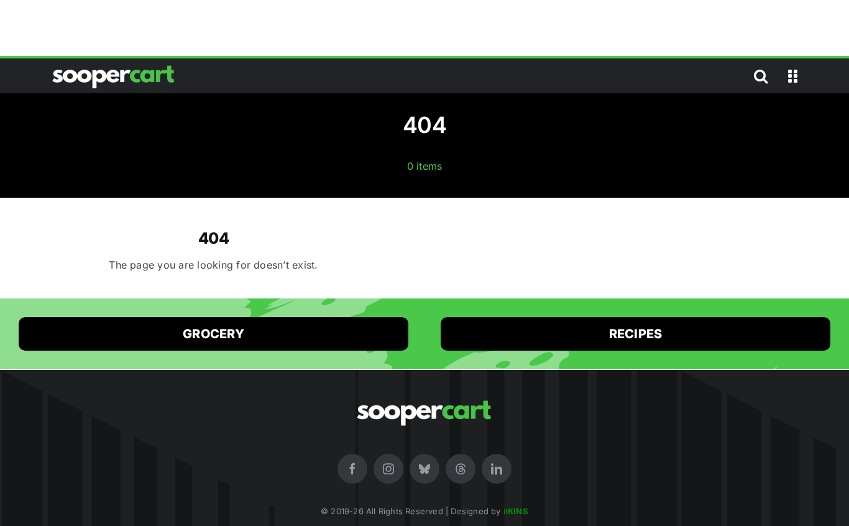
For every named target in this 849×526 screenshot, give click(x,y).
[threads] (460, 469)
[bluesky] (424, 469)
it (515, 511)
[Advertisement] (424, 28)
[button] (761, 76)
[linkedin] (497, 469)
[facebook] (352, 469)
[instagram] (388, 469)
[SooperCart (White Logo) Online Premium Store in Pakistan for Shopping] (114, 65)
